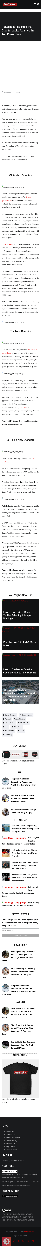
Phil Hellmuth (9, 730)
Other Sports (18, 727)
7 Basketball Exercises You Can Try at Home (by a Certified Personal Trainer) (25, 865)
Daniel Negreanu (10, 715)
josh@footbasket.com (18, 1160)
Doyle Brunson (7, 244)
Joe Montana (20, 719)
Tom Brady (8, 734)
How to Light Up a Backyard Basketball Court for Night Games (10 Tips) (23, 1045)
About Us (10, 1131)
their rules (24, 407)
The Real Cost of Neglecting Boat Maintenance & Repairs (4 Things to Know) (25, 828)
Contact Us (10, 1134)
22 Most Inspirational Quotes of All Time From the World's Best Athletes (24, 878)
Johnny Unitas (10, 723)
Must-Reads (24, 723)
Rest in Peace (11, 1149)
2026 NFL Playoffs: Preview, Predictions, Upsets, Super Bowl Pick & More (22, 798)
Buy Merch (10, 1146)
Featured (8, 719)
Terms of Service (13, 1137)
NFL (6, 727)
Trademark (10, 1143)
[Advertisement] (20, 62)
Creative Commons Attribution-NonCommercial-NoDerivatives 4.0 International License (18, 1217)
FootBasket (29, 1231)
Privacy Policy (11, 1140)
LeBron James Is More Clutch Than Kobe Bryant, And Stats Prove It (24, 853)
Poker (22, 730)
